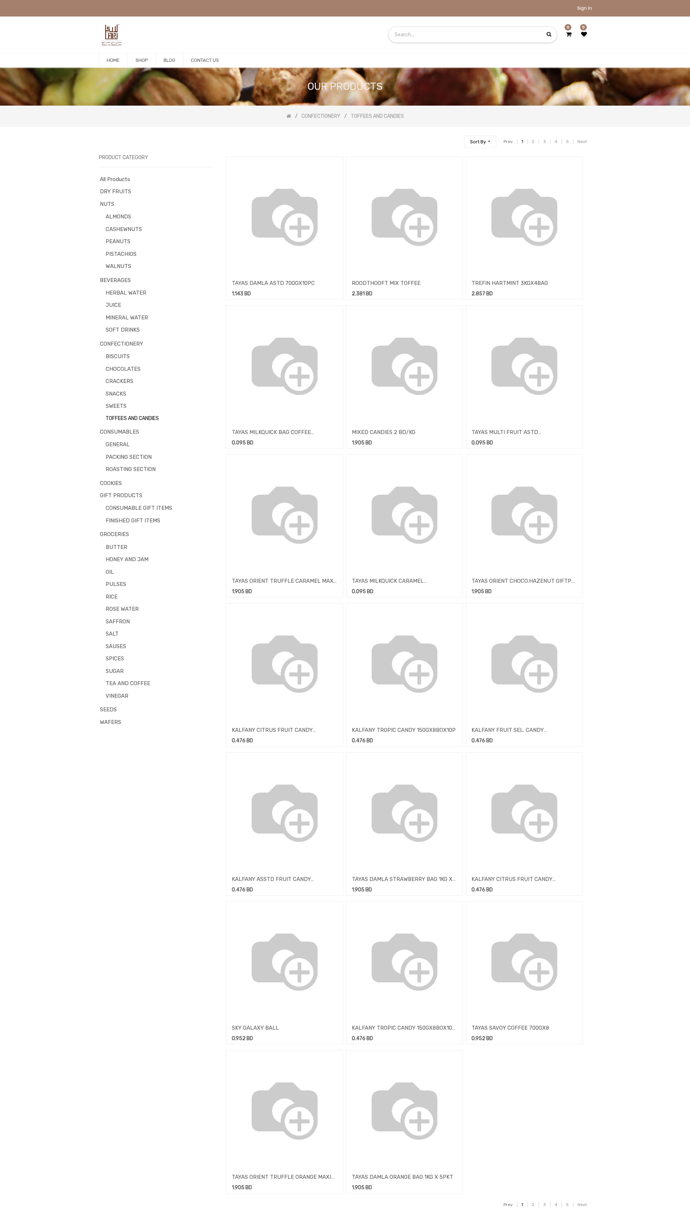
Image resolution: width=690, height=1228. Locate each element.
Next (582, 141)
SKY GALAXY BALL (255, 1028)
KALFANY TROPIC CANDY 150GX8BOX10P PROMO (404, 1029)
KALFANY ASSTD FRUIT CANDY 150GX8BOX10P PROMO (271, 880)
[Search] (455, 138)
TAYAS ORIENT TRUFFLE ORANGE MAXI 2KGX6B (281, 1178)
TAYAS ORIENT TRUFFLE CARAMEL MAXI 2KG (283, 582)
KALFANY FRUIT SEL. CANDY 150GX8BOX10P (508, 731)
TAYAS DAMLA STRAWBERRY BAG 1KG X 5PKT (402, 880)
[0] (569, 34)
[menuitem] (113, 60)
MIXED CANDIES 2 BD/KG (383, 432)
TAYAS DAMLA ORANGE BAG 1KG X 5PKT (402, 1177)
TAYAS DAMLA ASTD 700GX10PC (273, 283)
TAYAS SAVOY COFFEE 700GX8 (510, 1028)
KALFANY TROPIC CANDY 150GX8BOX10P (404, 730)
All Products (115, 179)
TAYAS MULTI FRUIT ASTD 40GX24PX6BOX (505, 433)
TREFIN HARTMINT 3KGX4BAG (510, 283)
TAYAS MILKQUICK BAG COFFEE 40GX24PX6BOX (271, 433)
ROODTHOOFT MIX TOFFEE (386, 283)
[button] (480, 141)
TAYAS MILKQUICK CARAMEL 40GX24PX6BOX (388, 582)
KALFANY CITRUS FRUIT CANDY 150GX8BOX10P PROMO (512, 880)
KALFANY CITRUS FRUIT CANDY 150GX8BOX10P (272, 731)
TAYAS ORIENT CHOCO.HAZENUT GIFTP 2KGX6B (521, 582)
